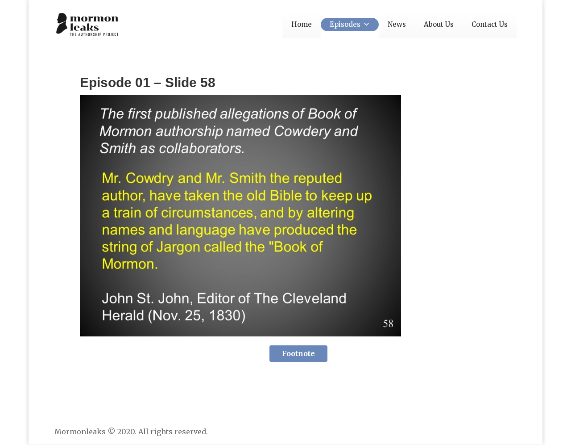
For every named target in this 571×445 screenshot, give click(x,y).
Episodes (345, 24)
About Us (439, 24)
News (397, 24)
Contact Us (490, 24)
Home (301, 24)
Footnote (298, 353)
